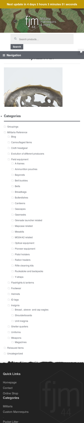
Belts (17, 186)
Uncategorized (15, 353)
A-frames (19, 163)
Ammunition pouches (26, 169)
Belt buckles (21, 180)
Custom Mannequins (16, 412)
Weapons (16, 337)
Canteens (20, 203)
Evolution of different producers (27, 153)
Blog (13, 136)
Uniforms (16, 332)
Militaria (8, 406)
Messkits (19, 231)
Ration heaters (22, 259)
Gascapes (20, 208)
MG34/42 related (24, 237)
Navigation (14, 55)
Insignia (15, 305)
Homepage (10, 382)
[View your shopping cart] (81, 52)
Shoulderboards (23, 315)
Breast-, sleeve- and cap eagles (31, 309)
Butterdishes (21, 197)
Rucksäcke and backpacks (29, 271)
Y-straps (19, 276)
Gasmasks (20, 214)
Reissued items (15, 347)
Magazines (21, 342)
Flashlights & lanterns (22, 282)
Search (17, 46)
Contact (8, 388)
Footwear (16, 288)
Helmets (15, 293)
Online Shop (10, 393)
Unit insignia (21, 320)
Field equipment (19, 159)
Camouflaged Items (21, 142)
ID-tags (15, 299)
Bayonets (20, 174)
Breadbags (21, 191)
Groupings (12, 126)
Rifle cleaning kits (24, 265)
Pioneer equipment (25, 248)
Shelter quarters (19, 326)
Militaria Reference (17, 132)
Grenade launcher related (28, 220)
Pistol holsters (22, 254)
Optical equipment (24, 243)
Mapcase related (24, 225)
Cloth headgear (19, 147)
